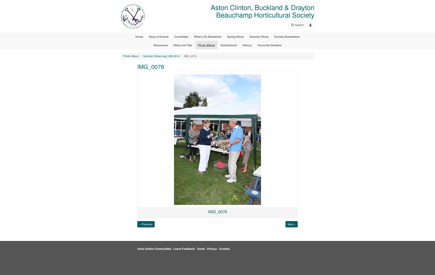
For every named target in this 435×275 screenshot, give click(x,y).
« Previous (146, 224)
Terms (201, 249)
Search (299, 25)
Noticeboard (229, 45)
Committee (181, 37)
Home (139, 37)
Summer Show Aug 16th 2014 (161, 56)
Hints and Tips (182, 45)
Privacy (212, 249)
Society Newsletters (287, 37)
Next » (291, 224)
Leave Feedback (184, 249)
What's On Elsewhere (207, 37)
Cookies (224, 249)
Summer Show (259, 37)
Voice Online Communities (154, 249)
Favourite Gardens (270, 45)
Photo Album (206, 45)
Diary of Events (159, 37)
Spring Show (235, 37)
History (247, 45)
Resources (161, 45)
